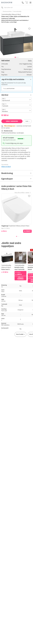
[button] (16, 67)
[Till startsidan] (6, 2)
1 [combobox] (27, 121)
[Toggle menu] (30, 2)
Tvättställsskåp (17, 11)
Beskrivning (7, 173)
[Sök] (2, 7)
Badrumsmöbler (7, 11)
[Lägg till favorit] (29, 28)
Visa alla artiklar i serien (22, 192)
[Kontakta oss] (23, 2)
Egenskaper (7, 178)
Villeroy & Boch (6, 166)
